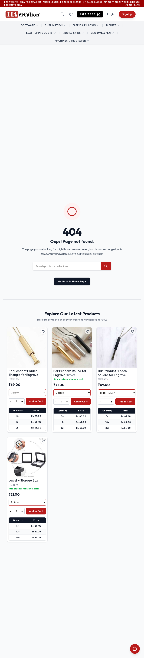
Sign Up (127, 14)
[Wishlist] (71, 14)
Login (110, 14)
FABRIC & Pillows (84, 25)
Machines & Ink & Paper (70, 40)
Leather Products (39, 33)
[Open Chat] (135, 649)
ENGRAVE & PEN (101, 33)
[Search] (62, 14)
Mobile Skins (72, 33)
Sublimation (54, 25)
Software (28, 25)
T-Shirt (111, 25)
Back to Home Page (74, 281)
